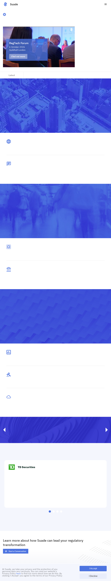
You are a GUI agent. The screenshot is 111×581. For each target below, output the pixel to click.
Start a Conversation (17, 551)
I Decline (93, 576)
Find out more (18, 56)
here (18, 573)
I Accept (93, 568)
